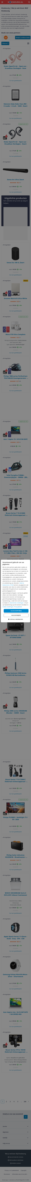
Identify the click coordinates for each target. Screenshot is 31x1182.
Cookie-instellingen (8, 607)
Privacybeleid (18, 607)
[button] (15, 619)
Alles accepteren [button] (16, 611)
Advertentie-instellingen (17, 603)
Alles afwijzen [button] (16, 615)
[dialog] (15, 591)
